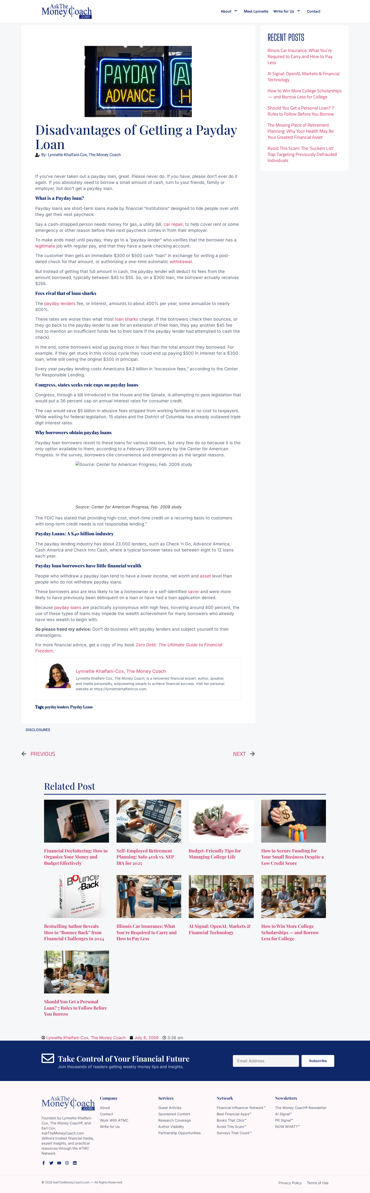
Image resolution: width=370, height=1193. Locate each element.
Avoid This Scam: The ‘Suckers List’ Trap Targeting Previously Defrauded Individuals (302, 154)
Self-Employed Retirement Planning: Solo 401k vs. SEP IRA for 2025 (145, 857)
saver (193, 591)
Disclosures (38, 730)
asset (205, 575)
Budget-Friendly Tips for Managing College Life (215, 854)
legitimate (45, 245)
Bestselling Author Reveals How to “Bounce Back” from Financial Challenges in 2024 (74, 932)
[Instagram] (67, 1163)
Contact (313, 11)
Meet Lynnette (256, 11)
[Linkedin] (75, 1163)
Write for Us (283, 11)
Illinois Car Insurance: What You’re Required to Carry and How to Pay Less (300, 56)
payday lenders (60, 303)
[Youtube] (59, 1163)
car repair (173, 224)
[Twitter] (51, 1163)
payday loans (67, 607)
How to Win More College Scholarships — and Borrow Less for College (305, 94)
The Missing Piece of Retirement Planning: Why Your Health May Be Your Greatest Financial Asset (301, 131)
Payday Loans (81, 707)
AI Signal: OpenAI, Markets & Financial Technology (304, 76)
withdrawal (181, 261)
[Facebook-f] (44, 1163)
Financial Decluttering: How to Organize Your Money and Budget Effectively (75, 857)
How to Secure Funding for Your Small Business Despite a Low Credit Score (292, 857)
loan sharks (126, 319)
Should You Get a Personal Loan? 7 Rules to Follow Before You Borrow (301, 111)
